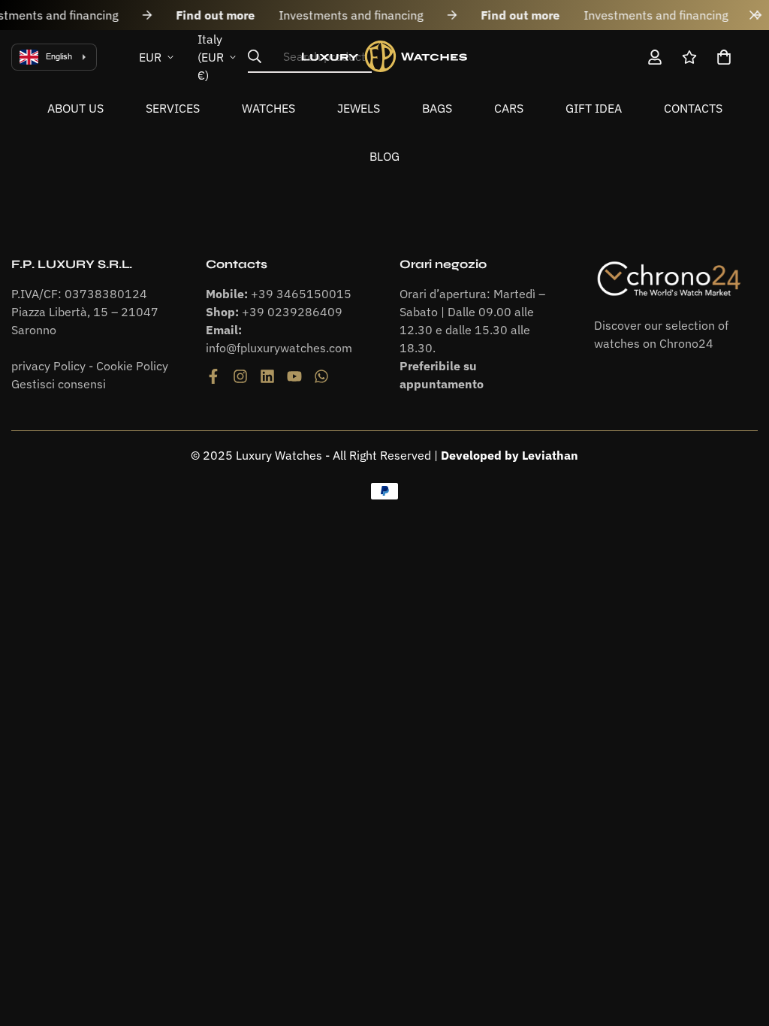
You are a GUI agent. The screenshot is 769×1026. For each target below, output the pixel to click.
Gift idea (593, 108)
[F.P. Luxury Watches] (384, 56)
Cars (508, 108)
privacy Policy (48, 365)
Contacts (693, 108)
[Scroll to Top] (739, 944)
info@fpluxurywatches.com (279, 347)
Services (173, 108)
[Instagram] (240, 376)
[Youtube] (294, 376)
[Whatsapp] (321, 376)
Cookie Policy (132, 365)
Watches (268, 108)
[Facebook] (213, 376)
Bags (437, 108)
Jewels (358, 108)
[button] (724, 57)
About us (75, 108)
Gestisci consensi (58, 383)
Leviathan (550, 455)
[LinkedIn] (267, 376)
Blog (384, 156)
